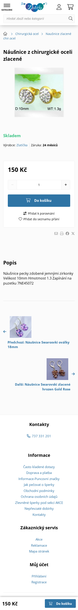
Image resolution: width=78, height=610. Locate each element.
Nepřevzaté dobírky (39, 508)
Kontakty (39, 514)
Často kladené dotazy (39, 467)
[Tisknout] (61, 233)
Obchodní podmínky (39, 490)
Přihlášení (39, 576)
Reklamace (39, 545)
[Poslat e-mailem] (56, 233)
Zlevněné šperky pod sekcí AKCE (39, 502)
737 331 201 (41, 436)
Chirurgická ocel (27, 34)
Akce (39, 539)
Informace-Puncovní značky (39, 479)
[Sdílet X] (73, 233)
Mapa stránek (39, 551)
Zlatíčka (22, 145)
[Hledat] (71, 18)
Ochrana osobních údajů (39, 496)
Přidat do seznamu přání (41, 219)
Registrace (39, 582)
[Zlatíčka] (34, 7)
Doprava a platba (39, 472)
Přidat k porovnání (41, 213)
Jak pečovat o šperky (39, 484)
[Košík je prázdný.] (70, 7)
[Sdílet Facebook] (67, 233)
